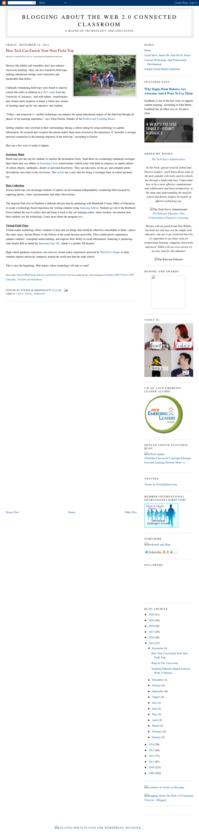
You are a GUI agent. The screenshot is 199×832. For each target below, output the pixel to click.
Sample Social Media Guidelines (162, 69)
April (155, 720)
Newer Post (12, 512)
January (156, 737)
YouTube (22, 279)
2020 (152, 614)
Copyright (174, 458)
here (80, 216)
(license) (62, 274)
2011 (152, 761)
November (158, 680)
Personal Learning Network (159, 462)
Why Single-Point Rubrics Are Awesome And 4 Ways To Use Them (168, 91)
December (158, 648)
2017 (152, 632)
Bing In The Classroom (164, 663)
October (156, 685)
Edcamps (186, 458)
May (155, 714)
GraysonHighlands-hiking (30, 274)
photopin (52, 274)
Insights (109, 274)
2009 (152, 773)
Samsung (29, 56)
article (60, 172)
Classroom (162, 458)
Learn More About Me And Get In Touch (167, 55)
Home (71, 512)
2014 (152, 744)
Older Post (131, 512)
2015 (152, 643)
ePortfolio (149, 458)
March (156, 725)
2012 (152, 756)
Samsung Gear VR (49, 243)
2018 (152, 626)
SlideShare (36, 279)
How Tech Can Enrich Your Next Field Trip (40, 50)
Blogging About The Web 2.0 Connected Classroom (99, 20)
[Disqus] (71, 354)
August (156, 697)
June (155, 708)
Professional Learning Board (99, 119)
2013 (152, 750)
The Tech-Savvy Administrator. (169, 159)
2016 (152, 637)
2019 (152, 620)
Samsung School (89, 208)
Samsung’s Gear (49, 163)
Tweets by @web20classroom (160, 484)
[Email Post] (65, 290)
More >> (180, 462)
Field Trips (24, 294)
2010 (152, 767)
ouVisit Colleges (111, 252)
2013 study (49, 92)
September (158, 691)
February (157, 731)
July (154, 702)
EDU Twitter (121, 274)
